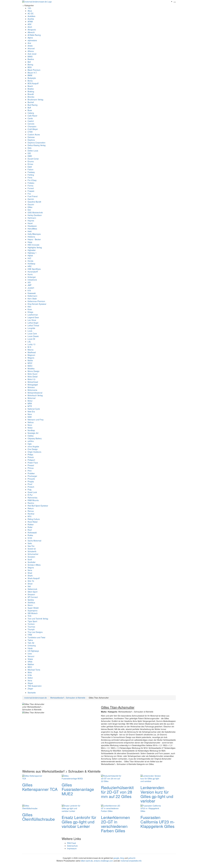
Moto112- (32, 379)
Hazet (30, 223)
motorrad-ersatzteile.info (131, 860)
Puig (29, 489)
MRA (30, 403)
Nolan (30, 427)
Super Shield (33, 607)
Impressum (72, 848)
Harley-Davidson (35, 215)
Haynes (31, 220)
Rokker (31, 524)
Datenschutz (72, 845)
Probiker (31, 473)
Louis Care (32, 333)
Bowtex (31, 88)
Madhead (32, 352)
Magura (31, 357)
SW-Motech (33, 613)
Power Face (33, 462)
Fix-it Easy (32, 180)
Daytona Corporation (36, 142)
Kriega (30, 312)
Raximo (31, 503)
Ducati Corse (33, 158)
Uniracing (32, 645)
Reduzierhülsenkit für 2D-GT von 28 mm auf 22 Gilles (117, 792)
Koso (30, 309)
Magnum (31, 355)
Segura (31, 567)
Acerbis (31, 18)
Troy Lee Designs (35, 632)
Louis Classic (33, 336)
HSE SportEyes (34, 269)
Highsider (32, 250)
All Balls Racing (34, 35)
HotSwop (31, 263)
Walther (31, 664)
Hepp (30, 242)
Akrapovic (32, 29)
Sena (30, 570)
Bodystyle (32, 78)
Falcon (30, 169)
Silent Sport (32, 591)
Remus (31, 511)
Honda (30, 261)
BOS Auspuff (33, 83)
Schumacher (33, 554)
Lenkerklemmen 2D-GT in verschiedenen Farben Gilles (115, 823)
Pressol (31, 465)
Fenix (30, 177)
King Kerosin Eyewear (37, 304)
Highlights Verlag (35, 247)
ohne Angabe (33, 446)
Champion (32, 126)
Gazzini (31, 204)
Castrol (31, 121)
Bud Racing (32, 105)
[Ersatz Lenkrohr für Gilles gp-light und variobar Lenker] (72, 808)
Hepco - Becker (34, 239)
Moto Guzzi (32, 374)
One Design (33, 449)
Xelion (30, 677)
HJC (29, 258)
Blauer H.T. (32, 72)
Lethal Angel (33, 322)
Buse (30, 110)
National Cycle (34, 408)
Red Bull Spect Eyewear (38, 505)
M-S (29, 347)
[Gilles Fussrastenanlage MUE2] (72, 776)
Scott (30, 559)
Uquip (30, 648)
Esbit (30, 166)
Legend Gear (33, 317)
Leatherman (33, 314)
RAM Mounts (33, 500)
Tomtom (31, 624)
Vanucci (31, 656)
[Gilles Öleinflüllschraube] (33, 806)
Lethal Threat (33, 325)
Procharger (32, 476)
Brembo (31, 96)
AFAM (30, 21)
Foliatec (31, 183)
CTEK (30, 131)
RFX (29, 516)
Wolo (30, 672)
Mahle (30, 360)
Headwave (32, 226)
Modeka (31, 368)
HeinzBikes (32, 228)
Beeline (31, 59)
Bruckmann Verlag (35, 99)
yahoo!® (131, 858)
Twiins (30, 640)
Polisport (31, 460)
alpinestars (32, 40)
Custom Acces (34, 134)
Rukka (30, 535)
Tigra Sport (32, 621)
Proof (30, 484)
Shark (30, 575)
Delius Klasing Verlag (37, 145)
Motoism (31, 387)
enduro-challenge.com (103, 860)
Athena (31, 51)
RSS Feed (71, 843)
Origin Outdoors (34, 451)
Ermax (30, 164)
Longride (31, 328)
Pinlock (31, 457)
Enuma (31, 161)
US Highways (33, 651)
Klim (29, 306)
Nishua (31, 422)
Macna (30, 349)
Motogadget (33, 384)
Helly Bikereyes (34, 234)
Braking (31, 91)
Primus (31, 468)
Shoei (30, 583)
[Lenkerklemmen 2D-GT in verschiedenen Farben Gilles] (112, 808)
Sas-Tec (31, 546)
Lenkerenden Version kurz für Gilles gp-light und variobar (156, 794)
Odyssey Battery (35, 438)
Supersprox (32, 610)
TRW (30, 634)
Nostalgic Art (33, 433)
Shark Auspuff (33, 578)
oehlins (31, 441)
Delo (30, 148)
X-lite (30, 675)
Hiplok (30, 255)
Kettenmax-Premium (36, 301)
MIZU (30, 365)
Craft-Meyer (33, 129)
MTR (30, 406)
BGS (30, 67)
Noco (30, 425)
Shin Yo (31, 581)
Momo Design (33, 371)
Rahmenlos (32, 497)
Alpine (30, 37)
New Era (31, 411)
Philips (30, 454)
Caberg (31, 113)
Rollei (30, 527)
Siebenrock (32, 589)
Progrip (31, 481)
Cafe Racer (32, 115)
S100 (30, 538)
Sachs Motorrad (34, 540)
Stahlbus (31, 602)
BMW (30, 75)
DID (29, 153)
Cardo (30, 118)
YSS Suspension (35, 685)
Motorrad (31, 398)
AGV (29, 24)
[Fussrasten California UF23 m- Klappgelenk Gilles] (151, 808)
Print (30, 470)
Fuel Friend (32, 196)
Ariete (30, 45)
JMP (29, 285)
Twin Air (31, 642)
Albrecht (31, 32)
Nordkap (31, 430)
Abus (30, 10)
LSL (29, 341)
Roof (30, 529)
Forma (30, 185)
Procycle (31, 478)
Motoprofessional (35, 392)
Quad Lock (32, 492)
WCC (30, 667)
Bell (29, 62)
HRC (30, 266)
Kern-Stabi (32, 298)
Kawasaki (32, 293)
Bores (30, 80)
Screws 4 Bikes (34, 564)
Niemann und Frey (36, 419)
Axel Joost (32, 53)
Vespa (30, 659)
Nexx (30, 414)
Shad (30, 573)
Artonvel (31, 48)
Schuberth (32, 551)
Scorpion (31, 556)
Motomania (32, 390)
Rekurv (31, 508)
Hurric (30, 274)
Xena (30, 680)
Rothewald (32, 532)
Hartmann (32, 218)
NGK (30, 417)
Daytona (31, 140)
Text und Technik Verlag (38, 618)
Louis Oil (31, 339)
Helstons (31, 236)
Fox (29, 193)
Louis (30, 330)
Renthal (31, 513)
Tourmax (31, 626)
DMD (30, 156)
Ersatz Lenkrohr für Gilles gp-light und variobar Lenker (79, 821)
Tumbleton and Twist (36, 637)
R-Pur (30, 495)
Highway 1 (32, 252)
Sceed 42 (32, 548)
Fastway (31, 172)
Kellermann (32, 296)
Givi (29, 209)
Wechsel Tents (34, 669)
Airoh (30, 27)
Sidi (29, 586)
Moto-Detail (32, 376)
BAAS (30, 56)
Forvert (31, 188)
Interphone (32, 279)
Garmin (31, 199)
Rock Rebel (32, 521)
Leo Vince (32, 320)
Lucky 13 (31, 344)
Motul (30, 400)
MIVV (30, 363)
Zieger (30, 688)
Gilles (30, 207)
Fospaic (31, 191)
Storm (30, 605)
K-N (29, 290)
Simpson (31, 594)
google (116, 858)
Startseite (32, 692)
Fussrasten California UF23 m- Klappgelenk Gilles (157, 821)
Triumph (31, 629)
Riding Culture (34, 519)
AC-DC (31, 13)
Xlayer (30, 683)
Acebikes (31, 16)
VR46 (30, 661)
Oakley (31, 435)
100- (30, 8)
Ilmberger (32, 277)
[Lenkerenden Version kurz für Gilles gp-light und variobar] (151, 778)
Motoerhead (33, 382)
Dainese (31, 137)
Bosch (30, 86)
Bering (30, 64)
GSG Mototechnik (35, 212)
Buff (29, 107)
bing (122, 858)
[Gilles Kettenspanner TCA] (33, 776)
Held (30, 231)
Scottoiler (32, 562)
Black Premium (34, 70)
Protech (31, 486)
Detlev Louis (33, 150)
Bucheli (31, 102)
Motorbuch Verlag (35, 395)
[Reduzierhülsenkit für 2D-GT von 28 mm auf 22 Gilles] (112, 778)
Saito (30, 543)
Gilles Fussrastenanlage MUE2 (78, 789)
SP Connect (33, 597)
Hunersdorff (33, 271)
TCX (29, 616)
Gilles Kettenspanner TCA (40, 787)
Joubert (31, 287)
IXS (29, 282)
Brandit (31, 94)
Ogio (30, 443)
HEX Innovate (33, 244)
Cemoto (31, 123)
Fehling (31, 174)
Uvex (30, 653)
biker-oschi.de (87, 860)
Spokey (31, 599)
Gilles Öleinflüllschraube (38, 817)
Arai (29, 43)
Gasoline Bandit (34, 201)
